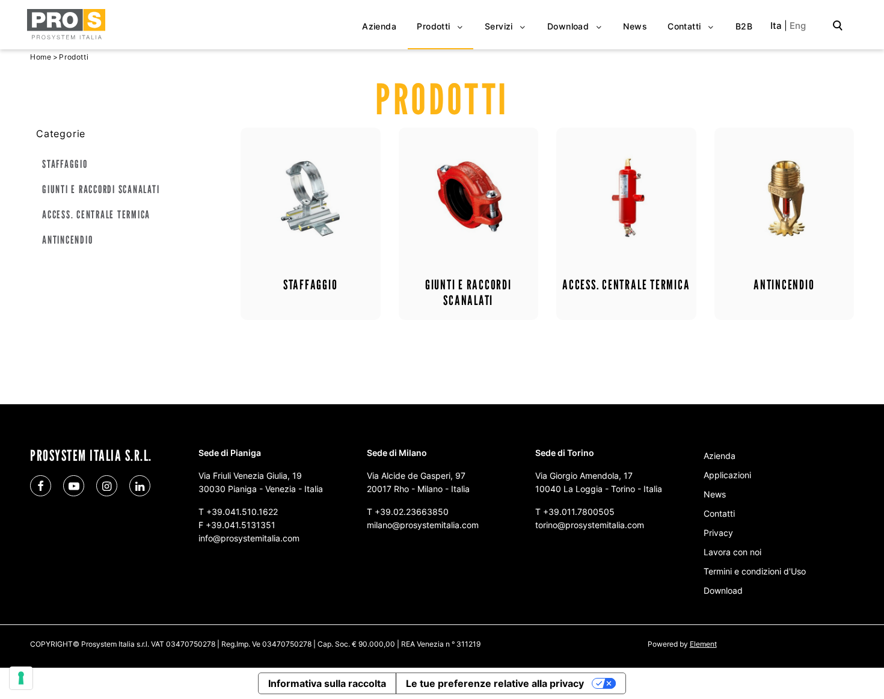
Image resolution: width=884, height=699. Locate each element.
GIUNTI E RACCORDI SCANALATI (101, 189)
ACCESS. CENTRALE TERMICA (96, 214)
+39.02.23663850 (412, 512)
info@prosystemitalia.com (248, 538)
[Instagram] (106, 485)
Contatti (719, 513)
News (715, 494)
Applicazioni (727, 475)
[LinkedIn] (139, 485)
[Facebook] (40, 485)
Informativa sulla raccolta (327, 683)
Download (723, 590)
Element (703, 643)
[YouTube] (73, 485)
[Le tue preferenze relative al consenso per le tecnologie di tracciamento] (21, 678)
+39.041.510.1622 (242, 512)
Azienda (719, 456)
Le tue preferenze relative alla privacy (495, 683)
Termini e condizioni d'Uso (755, 571)
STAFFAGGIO (65, 164)
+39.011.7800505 (579, 512)
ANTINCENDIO (67, 239)
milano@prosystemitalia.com (423, 525)
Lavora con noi (732, 552)
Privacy (718, 533)
